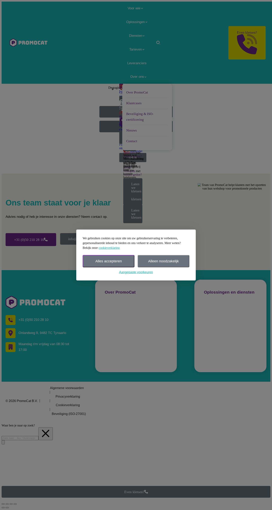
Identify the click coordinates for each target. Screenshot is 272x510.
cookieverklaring (109, 247)
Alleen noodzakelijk (163, 261)
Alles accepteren (108, 261)
